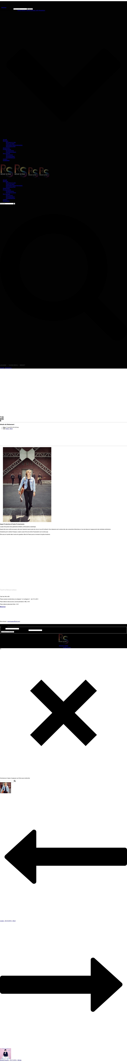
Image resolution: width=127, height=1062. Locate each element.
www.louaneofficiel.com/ (13, 621)
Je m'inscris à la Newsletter (7, 631)
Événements (6, 160)
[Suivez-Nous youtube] (4, 625)
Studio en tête (67, 647)
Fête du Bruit (9, 155)
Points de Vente (10, 143)
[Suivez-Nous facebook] (1, 625)
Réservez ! (3, 606)
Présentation (6, 148)
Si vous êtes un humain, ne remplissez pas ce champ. (15, 630)
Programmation (7, 149)
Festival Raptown (10, 157)
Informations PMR (10, 146)
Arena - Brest (9, 428)
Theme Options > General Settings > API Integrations (31, 10)
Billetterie (5, 141)
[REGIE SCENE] (25, 177)
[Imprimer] (0, 421)
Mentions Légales (63, 645)
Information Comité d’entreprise (14, 145)
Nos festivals (6, 153)
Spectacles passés (11, 152)
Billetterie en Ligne (11, 142)
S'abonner (3, 7)
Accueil (5, 139)
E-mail (3, 628)
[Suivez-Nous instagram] (3, 625)
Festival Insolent (10, 156)
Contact (5, 159)
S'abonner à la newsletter (6, 9)
